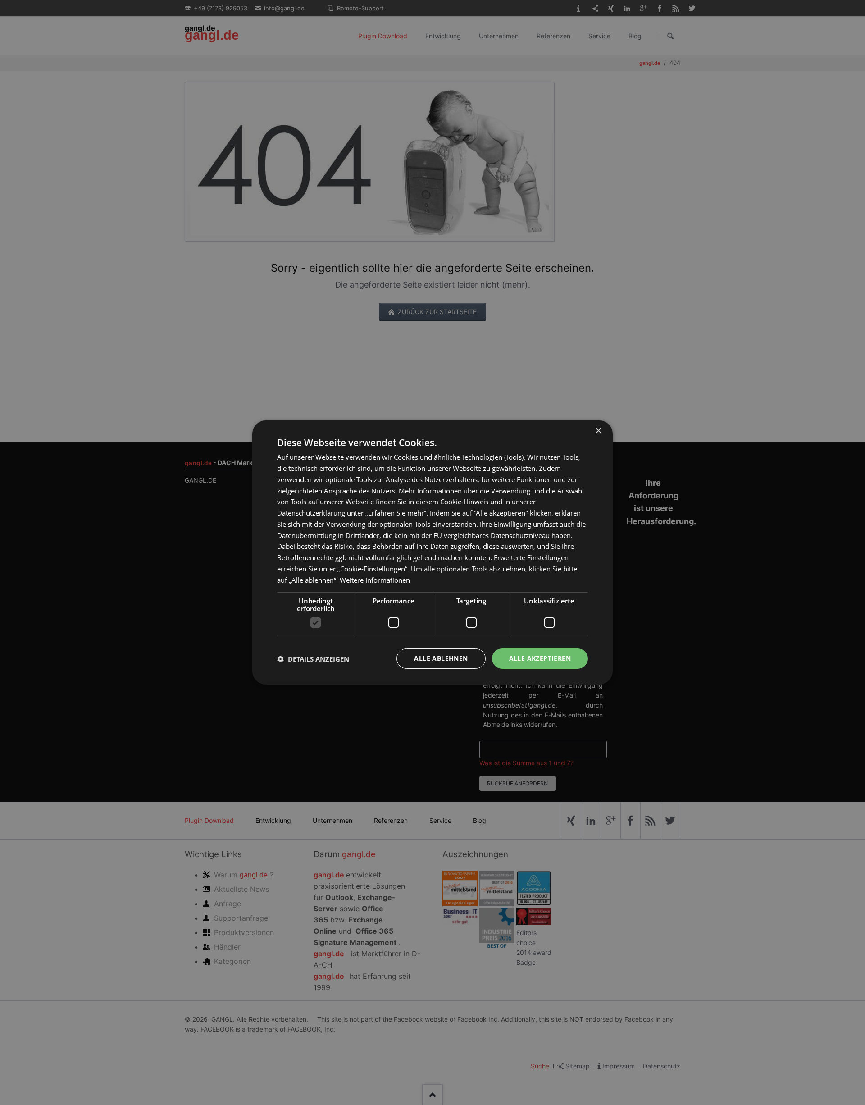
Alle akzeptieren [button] (540, 658)
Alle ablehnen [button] (441, 658)
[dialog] (432, 552)
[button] (313, 659)
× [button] (598, 431)
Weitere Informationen (375, 579)
